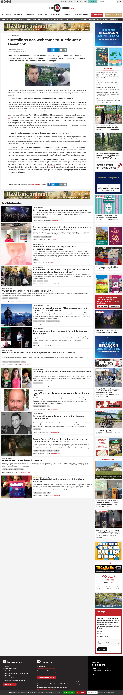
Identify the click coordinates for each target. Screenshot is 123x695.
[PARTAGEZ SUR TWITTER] (53, 50)
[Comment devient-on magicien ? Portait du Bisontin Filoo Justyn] (16, 335)
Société (46, 225)
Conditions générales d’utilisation (15, 680)
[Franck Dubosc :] (16, 443)
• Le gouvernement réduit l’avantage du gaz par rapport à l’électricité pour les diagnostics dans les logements (107, 75)
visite (16, 298)
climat (35, 321)
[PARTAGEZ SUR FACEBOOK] (49, 50)
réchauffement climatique (52, 321)
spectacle (56, 450)
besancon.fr (51, 164)
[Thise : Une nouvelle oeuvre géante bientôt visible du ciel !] (16, 397)
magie (35, 342)
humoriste (42, 450)
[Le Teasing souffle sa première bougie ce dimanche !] (16, 214)
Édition (64, 11)
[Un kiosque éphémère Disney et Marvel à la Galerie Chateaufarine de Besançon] (108, 256)
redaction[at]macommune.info (46, 668)
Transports (54, 225)
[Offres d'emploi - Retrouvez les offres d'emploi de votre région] (108, 170)
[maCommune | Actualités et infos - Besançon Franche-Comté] (61, 8)
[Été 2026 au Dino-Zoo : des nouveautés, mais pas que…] (108, 319)
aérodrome (42, 406)
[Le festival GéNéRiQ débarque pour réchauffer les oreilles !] (16, 484)
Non (101, 633)
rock (44, 492)
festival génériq (37, 492)
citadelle (5, 298)
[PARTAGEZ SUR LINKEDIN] (57, 50)
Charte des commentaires (12, 671)
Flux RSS (7, 675)
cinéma (5, 469)
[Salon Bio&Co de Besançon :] (16, 274)
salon (46, 281)
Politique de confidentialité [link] (106, 692)
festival (35, 259)
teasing (44, 217)
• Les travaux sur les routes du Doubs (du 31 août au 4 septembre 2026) (107, 82)
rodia (49, 492)
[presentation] (96, 470)
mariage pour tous (18, 469)
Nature (46, 306)
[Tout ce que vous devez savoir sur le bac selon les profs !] (16, 376)
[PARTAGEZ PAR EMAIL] (61, 50)
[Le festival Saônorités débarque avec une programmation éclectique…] (16, 251)
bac (41, 383)
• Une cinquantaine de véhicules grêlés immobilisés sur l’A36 (108, 88)
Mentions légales (10, 678)
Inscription (102, 306)
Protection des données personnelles (16, 673)
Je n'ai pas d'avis (104, 636)
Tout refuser (80, 692)
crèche (23, 361)
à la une (5, 361)
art (48, 406)
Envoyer (102, 649)
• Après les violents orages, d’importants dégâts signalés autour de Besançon (107, 94)
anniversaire (37, 217)
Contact (7, 666)
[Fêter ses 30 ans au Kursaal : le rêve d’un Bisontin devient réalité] (16, 420)
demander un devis (46, 677)
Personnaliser (92, 692)
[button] (117, 2)
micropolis (40, 281)
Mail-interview (13, 36)
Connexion (115, 306)
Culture (36, 477)
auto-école (36, 236)
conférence (41, 321)
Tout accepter (69, 692)
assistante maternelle (14, 361)
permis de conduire (46, 236)
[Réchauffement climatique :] (16, 312)
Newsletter (9, 684)
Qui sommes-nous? (11, 668)
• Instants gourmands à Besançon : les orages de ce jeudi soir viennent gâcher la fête (108, 100)
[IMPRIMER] (65, 50)
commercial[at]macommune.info (47, 673)
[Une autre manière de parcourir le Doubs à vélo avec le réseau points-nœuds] (108, 419)
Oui (101, 631)
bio (34, 281)
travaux (11, 298)
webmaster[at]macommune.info (46, 689)
